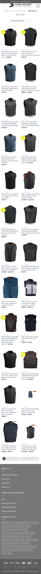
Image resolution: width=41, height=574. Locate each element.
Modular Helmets (7, 543)
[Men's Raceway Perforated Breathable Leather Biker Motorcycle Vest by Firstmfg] (30, 215)
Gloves (26, 533)
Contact (23, 568)
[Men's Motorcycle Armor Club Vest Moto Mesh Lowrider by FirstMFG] (30, 287)
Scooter (24, 546)
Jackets (22, 536)
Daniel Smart (34, 523)
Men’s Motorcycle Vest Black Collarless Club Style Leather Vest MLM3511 (10, 268)
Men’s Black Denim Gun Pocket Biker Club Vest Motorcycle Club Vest (9, 447)
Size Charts (6, 483)
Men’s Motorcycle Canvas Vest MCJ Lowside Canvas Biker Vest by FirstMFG (10, 53)
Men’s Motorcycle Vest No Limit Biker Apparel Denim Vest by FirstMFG (10, 88)
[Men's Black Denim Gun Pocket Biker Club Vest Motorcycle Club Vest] (10, 431)
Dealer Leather (18, 526)
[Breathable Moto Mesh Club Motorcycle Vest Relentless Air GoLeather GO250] (30, 252)
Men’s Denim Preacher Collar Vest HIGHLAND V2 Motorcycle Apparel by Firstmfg (10, 232)
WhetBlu (29, 550)
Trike (3, 550)
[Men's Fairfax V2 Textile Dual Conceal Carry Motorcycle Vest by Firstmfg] (30, 37)
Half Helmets (14, 536)
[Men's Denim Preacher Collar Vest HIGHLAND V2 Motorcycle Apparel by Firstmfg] (10, 215)
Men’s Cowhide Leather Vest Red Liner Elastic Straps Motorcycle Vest (30, 196)
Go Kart (32, 533)
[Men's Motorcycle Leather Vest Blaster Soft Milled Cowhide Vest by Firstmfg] (10, 107)
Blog (17, 568)
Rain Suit (18, 546)
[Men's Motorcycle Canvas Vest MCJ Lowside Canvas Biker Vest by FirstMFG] (10, 37)
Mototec (16, 543)
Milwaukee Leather (32, 540)
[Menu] (3, 5)
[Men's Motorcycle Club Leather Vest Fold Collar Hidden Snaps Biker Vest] (30, 431)
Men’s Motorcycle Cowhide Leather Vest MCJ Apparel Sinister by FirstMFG (30, 375)
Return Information (8, 511)
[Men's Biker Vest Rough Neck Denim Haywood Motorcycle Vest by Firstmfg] (30, 72)
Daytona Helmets (7, 526)
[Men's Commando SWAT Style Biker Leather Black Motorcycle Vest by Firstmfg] (30, 107)
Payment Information (9, 503)
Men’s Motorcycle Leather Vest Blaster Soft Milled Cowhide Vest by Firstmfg (10, 123)
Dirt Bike (27, 526)
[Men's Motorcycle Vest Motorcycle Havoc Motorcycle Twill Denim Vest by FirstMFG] (10, 394)
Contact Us (6, 487)
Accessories (22, 566)
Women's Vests (6, 553)
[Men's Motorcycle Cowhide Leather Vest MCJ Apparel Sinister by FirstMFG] (30, 359)
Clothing (13, 566)
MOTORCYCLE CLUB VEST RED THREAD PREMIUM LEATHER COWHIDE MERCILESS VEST (10, 339)
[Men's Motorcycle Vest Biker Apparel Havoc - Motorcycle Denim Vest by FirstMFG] (10, 143)
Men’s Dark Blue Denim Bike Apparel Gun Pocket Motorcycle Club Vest (30, 410)
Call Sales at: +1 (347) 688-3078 (20, 1)
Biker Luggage (19, 523)
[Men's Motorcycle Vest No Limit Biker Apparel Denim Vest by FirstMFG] (10, 72)
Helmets (5, 566)
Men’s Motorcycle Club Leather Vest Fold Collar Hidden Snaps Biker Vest (29, 447)
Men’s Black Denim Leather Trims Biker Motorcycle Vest (30, 338)
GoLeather (5, 536)
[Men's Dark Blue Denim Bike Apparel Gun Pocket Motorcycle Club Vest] (30, 394)
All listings (5, 523)
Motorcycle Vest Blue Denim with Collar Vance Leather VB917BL (9, 303)
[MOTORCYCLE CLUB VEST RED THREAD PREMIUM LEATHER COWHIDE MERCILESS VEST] (10, 322)
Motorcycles (33, 566)
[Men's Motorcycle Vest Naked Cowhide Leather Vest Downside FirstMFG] (30, 143)
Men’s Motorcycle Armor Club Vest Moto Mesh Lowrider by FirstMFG (29, 303)
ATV (11, 523)
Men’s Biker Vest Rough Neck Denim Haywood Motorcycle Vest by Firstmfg (30, 88)
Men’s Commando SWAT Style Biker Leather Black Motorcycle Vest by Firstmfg (30, 123)
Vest (19, 550)
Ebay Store (5, 479)
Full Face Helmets (7, 533)
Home (6, 11)
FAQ (3, 499)
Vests (23, 550)
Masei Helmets (6, 540)
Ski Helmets (32, 546)
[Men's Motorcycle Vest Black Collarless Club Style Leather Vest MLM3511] (10, 252)
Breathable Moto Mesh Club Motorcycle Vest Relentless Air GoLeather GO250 (30, 268)
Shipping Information (9, 507)
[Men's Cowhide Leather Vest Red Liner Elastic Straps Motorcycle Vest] (30, 180)
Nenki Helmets (25, 543)
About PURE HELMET (10, 475)
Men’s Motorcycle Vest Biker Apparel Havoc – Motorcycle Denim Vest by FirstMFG (10, 159)
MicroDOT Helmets (18, 540)
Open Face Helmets (8, 546)
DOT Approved (6, 529)
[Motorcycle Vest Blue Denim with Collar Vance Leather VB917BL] (10, 287)
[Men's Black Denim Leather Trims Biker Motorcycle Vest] (30, 322)
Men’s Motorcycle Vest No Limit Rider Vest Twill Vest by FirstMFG (10, 196)
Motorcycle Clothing (18, 11)
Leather (28, 536)
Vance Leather (11, 550)
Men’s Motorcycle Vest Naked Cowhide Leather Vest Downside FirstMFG (29, 158)
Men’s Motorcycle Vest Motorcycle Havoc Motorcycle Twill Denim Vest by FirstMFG (9, 411)
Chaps (27, 523)
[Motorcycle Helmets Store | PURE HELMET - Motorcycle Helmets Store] (20, 5)
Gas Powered (18, 533)
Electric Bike (16, 529)
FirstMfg (24, 529)
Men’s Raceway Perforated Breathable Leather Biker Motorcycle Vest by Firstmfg (30, 231)
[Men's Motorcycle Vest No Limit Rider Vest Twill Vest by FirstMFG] (10, 180)
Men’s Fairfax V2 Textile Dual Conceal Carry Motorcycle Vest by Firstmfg (30, 53)
